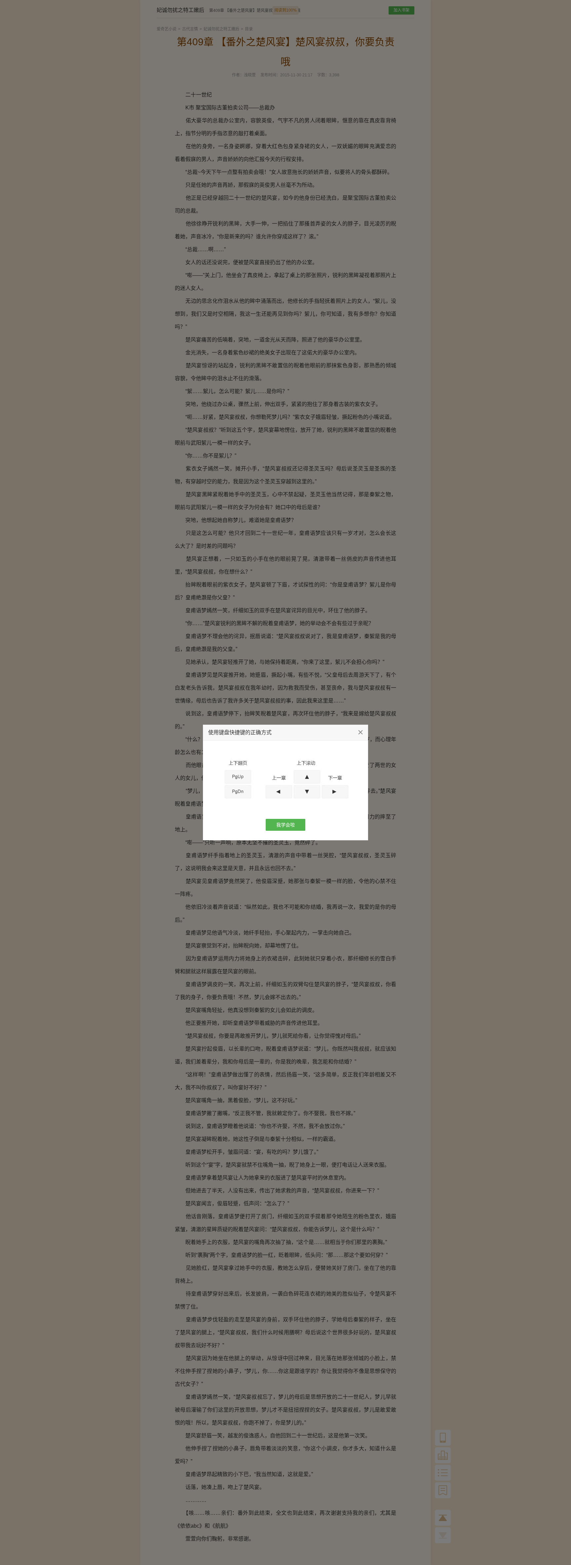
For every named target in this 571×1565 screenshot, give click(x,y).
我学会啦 (285, 824)
